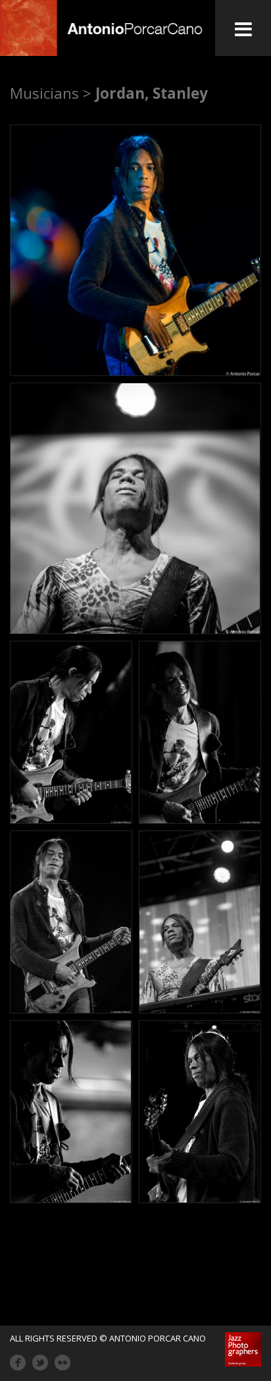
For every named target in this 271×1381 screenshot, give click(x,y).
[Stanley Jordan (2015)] (135, 250)
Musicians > (50, 93)
